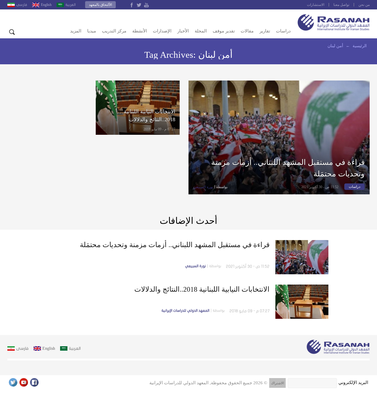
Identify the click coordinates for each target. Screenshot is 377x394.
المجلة (201, 31)
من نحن (364, 4)
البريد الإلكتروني (353, 382)
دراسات (283, 31)
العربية (70, 4)
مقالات (247, 31)
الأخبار (183, 31)
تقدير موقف (224, 31)
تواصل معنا (341, 4)
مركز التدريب (114, 31)
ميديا (91, 31)
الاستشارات (315, 4)
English (46, 5)
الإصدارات (162, 31)
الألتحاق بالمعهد (100, 5)
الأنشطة (139, 31)
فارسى (21, 4)
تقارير (264, 31)
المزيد (75, 31)
